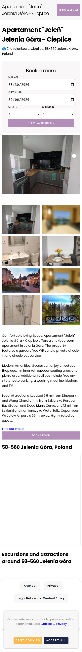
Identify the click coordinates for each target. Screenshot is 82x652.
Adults (12, 107)
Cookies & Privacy (54, 624)
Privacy (52, 586)
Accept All (56, 640)
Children (48, 107)
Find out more (13, 428)
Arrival (13, 77)
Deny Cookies (28, 640)
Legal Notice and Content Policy (41, 598)
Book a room (68, 10)
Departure (15, 92)
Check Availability (41, 123)
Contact (30, 586)
